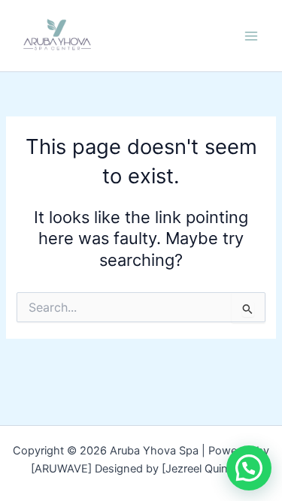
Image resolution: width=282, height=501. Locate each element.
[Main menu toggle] (251, 36)
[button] (248, 467)
